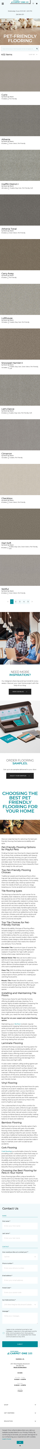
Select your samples (18, 776)
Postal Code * (6, 1287)
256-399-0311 (20, 14)
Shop (6, 1405)
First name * (6, 1221)
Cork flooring (6, 1151)
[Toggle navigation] (2, 3)
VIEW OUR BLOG (18, 691)
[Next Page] (32, 601)
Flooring (14, 21)
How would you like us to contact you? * (15, 1252)
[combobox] (18, 48)
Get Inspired (9, 1413)
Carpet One (5, 21)
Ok (20, 1442)
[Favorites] (33, 4)
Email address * (7, 1275)
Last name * (6, 1233)
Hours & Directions (20, 1367)
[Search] (37, 48)
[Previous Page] (8, 601)
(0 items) (36, 3)
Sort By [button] (32, 54)
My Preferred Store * (9, 1300)
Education (8, 1421)
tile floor (17, 1024)
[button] (30, 4)
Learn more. (6, 1439)
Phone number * (7, 1263)
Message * (5, 1311)
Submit (20, 1344)
